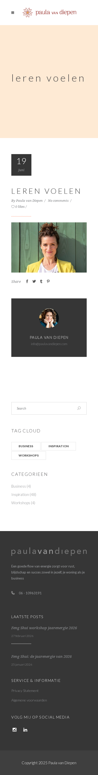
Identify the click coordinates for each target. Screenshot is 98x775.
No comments (58, 201)
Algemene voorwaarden (29, 700)
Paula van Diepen (29, 201)
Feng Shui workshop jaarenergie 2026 (44, 628)
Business (26, 446)
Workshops (29, 455)
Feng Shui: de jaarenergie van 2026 (41, 656)
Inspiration (58, 446)
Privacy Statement (25, 690)
